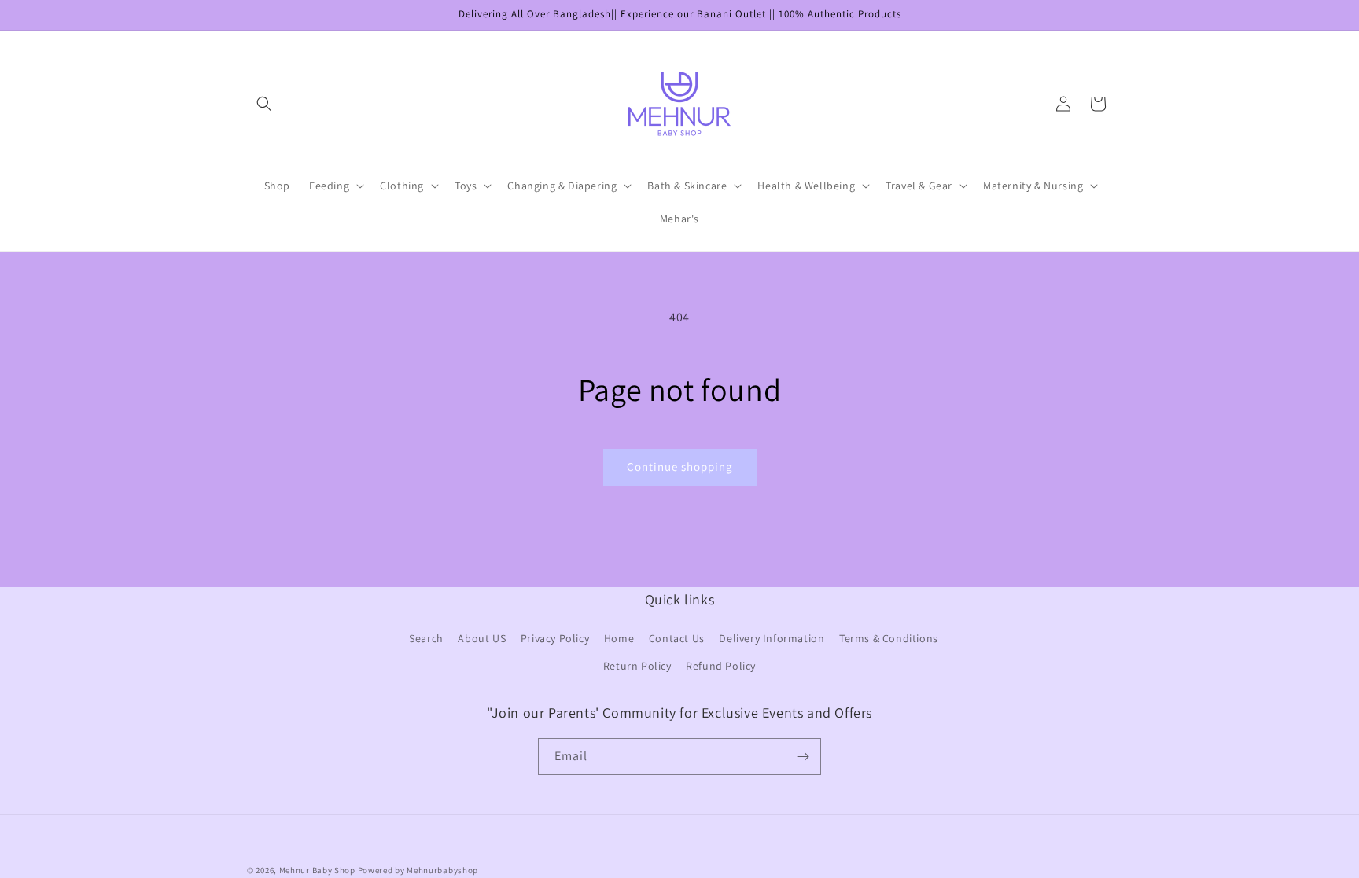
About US (482, 638)
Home (619, 638)
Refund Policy (721, 666)
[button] (264, 103)
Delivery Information (771, 638)
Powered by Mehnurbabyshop (418, 870)
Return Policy (637, 666)
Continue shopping (680, 466)
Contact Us (677, 638)
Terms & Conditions (888, 638)
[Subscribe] (803, 756)
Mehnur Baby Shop (317, 870)
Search (426, 638)
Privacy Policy (555, 638)
